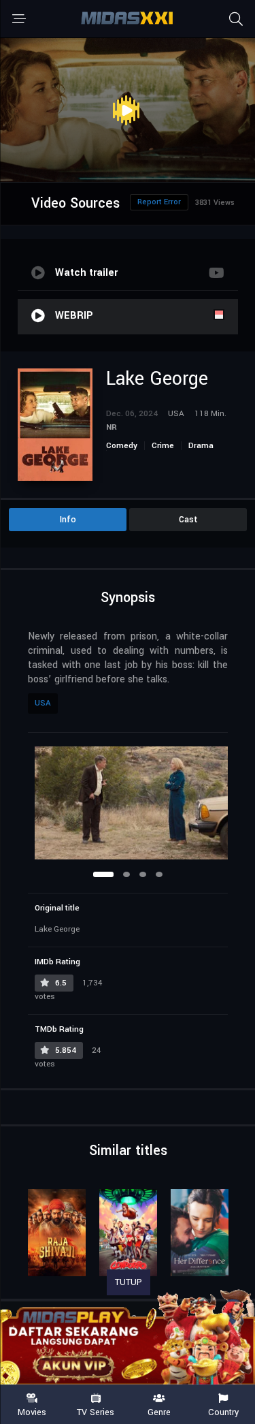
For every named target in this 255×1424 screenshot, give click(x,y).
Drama (201, 445)
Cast (188, 519)
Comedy (121, 445)
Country (223, 1411)
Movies (32, 1411)
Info (68, 519)
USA (43, 703)
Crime (163, 445)
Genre (159, 1411)
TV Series (95, 1411)
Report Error (159, 202)
